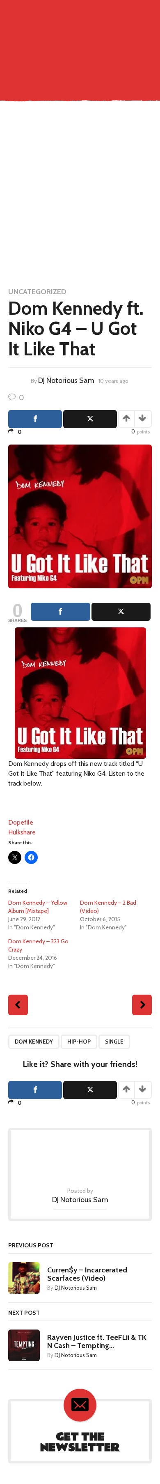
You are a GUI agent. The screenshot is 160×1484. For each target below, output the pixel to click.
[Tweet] (121, 612)
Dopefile (20, 822)
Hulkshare (22, 832)
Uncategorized (37, 292)
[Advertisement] (80, 195)
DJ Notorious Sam (66, 380)
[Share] (60, 612)
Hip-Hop (79, 1041)
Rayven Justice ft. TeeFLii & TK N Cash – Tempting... (96, 1341)
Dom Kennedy (34, 1041)
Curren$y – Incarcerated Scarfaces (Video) (87, 1274)
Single (114, 1041)
